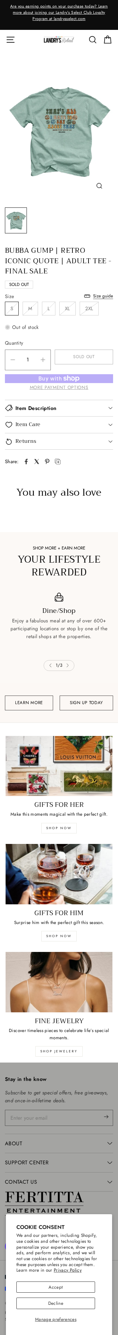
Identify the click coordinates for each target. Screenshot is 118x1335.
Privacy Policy (68, 1270)
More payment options (59, 387)
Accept (56, 1287)
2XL (89, 308)
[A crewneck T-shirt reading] (59, 132)
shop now (59, 828)
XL (67, 308)
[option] (59, 12)
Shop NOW (59, 936)
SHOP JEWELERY (59, 1051)
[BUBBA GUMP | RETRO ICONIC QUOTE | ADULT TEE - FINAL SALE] (26, 461)
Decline (55, 1303)
